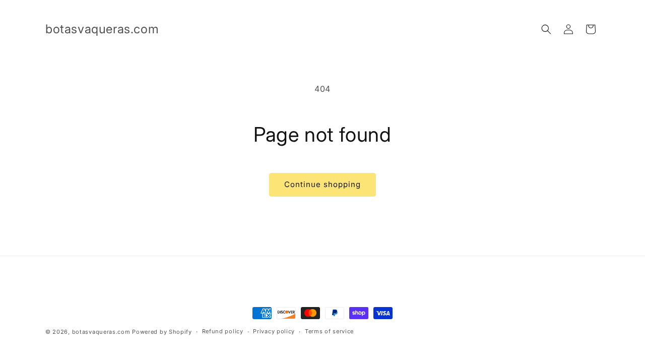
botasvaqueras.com (101, 331)
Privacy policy (274, 331)
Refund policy (222, 331)
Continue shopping (322, 184)
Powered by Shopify (162, 331)
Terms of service (329, 331)
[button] (546, 29)
